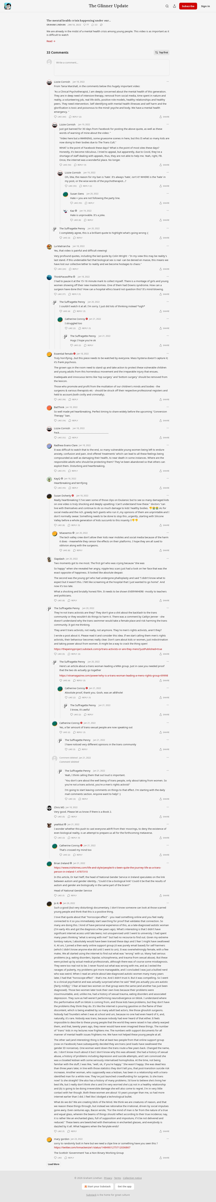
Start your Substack (99, 1186)
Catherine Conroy (75, 318)
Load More (53, 1164)
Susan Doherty (62, 495)
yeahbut (58, 824)
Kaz (72, 210)
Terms (117, 1178)
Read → (51, 41)
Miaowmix (65, 533)
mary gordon (61, 1139)
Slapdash (59, 558)
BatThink (59, 407)
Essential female (63, 353)
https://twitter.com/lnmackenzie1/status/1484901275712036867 (92, 1147)
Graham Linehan (56, 24)
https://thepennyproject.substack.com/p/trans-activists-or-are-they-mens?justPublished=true (108, 649)
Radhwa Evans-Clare (65, 445)
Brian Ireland (61, 863)
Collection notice (132, 1178)
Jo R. (56, 903)
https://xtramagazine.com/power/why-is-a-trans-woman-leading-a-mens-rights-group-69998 (113, 675)
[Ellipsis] (167, 81)
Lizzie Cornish (62, 81)
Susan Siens (77, 193)
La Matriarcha (62, 246)
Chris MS (59, 807)
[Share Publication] (174, 6)
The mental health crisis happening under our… (79, 20)
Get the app (124, 1186)
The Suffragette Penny (72, 228)
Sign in (205, 6)
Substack (91, 1194)
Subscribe (188, 6)
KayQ (57, 478)
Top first (163, 52)
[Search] (167, 6)
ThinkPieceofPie (63, 276)
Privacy (108, 1178)
